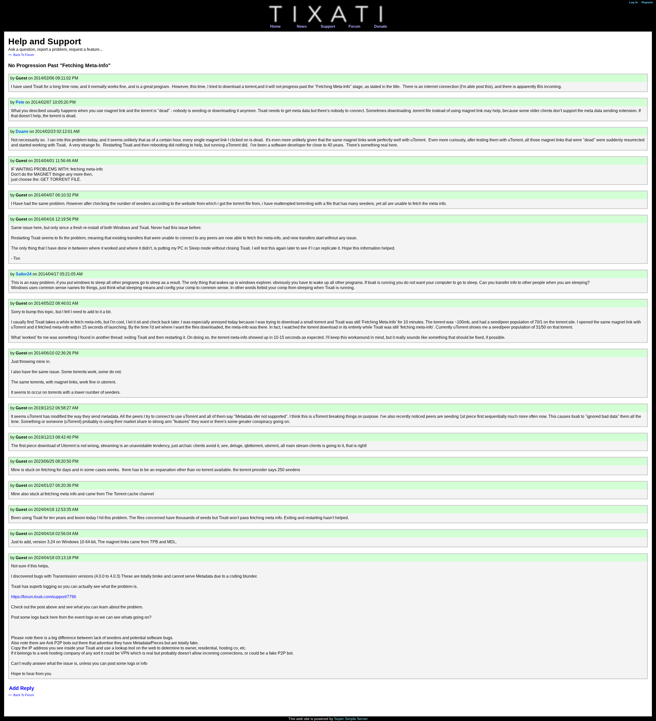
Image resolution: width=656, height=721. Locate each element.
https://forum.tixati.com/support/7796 (43, 597)
